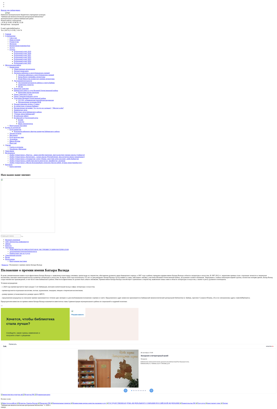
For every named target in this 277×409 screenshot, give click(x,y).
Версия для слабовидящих (10, 10)
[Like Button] (2, 305)
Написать (13, 344)
